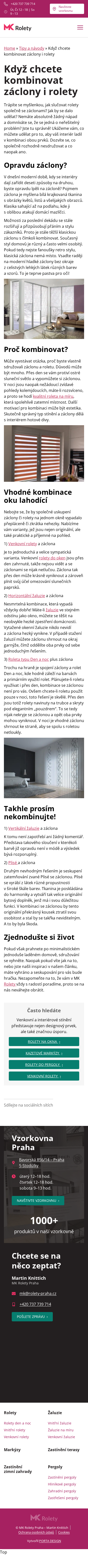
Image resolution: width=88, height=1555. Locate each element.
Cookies (64, 1532)
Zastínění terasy (63, 1449)
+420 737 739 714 (23, 4)
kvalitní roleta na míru (53, 396)
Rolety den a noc (17, 1423)
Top (3, 1552)
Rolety (10, 984)
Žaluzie (55, 1412)
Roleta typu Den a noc (28, 659)
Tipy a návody (31, 48)
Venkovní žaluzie (61, 1436)
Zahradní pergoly (62, 1491)
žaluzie (52, 610)
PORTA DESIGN (50, 1541)
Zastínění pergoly (62, 1477)
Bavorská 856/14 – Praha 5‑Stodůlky (41, 1162)
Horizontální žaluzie (26, 595)
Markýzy (12, 1449)
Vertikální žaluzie (23, 828)
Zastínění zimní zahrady (18, 1469)
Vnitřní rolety (14, 1430)
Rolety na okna (43, 1041)
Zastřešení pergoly (63, 1497)
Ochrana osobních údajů (36, 1532)
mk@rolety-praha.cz (38, 1293)
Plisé (13, 862)
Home (9, 48)
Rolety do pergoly (43, 1064)
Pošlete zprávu (32, 1316)
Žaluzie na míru (61, 1430)
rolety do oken (52, 558)
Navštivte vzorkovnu (66, 9)
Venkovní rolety (22, 543)
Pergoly (55, 1467)
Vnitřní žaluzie (59, 1423)
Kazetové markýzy (43, 1053)
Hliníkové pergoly (62, 1484)
